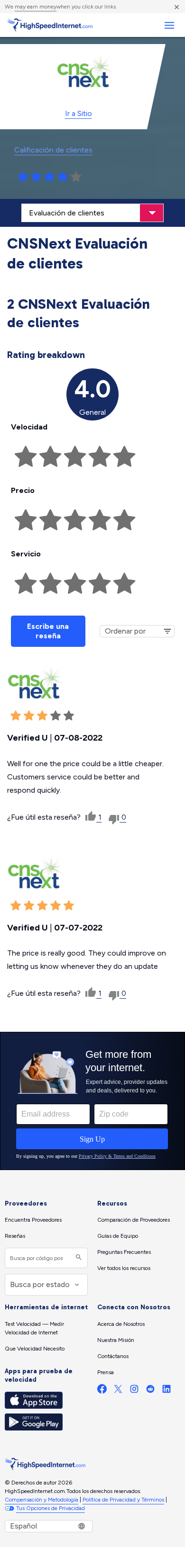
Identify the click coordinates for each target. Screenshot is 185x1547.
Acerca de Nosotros (121, 1324)
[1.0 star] (22, 177)
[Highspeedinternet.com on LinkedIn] (166, 1391)
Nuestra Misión (115, 1340)
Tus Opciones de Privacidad (50, 1508)
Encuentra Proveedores (33, 1219)
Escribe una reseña (48, 631)
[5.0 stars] (76, 177)
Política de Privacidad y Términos (123, 1499)
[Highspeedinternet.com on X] (118, 1391)
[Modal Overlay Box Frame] (92, 1101)
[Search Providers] (77, 1258)
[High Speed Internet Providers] (49, 25)
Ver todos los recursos (123, 1268)
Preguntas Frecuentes (124, 1252)
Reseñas (15, 1236)
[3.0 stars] (49, 177)
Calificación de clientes (53, 149)
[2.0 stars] (36, 177)
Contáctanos (113, 1356)
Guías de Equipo (117, 1236)
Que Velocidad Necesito (35, 1348)
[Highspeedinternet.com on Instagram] (134, 1391)
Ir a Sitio (78, 113)
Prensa (105, 1372)
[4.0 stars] (62, 177)
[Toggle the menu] (169, 25)
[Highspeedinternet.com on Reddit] (150, 1391)
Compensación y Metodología (41, 1499)
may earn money (35, 6)
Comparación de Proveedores (133, 1219)
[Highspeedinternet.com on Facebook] (102, 1391)
